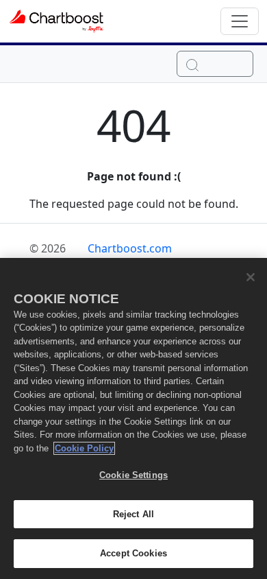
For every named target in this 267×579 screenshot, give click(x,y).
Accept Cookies (133, 553)
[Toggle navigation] (239, 21)
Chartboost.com (130, 248)
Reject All (133, 514)
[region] (133, 418)
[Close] (251, 277)
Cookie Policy (84, 448)
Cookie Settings (133, 475)
